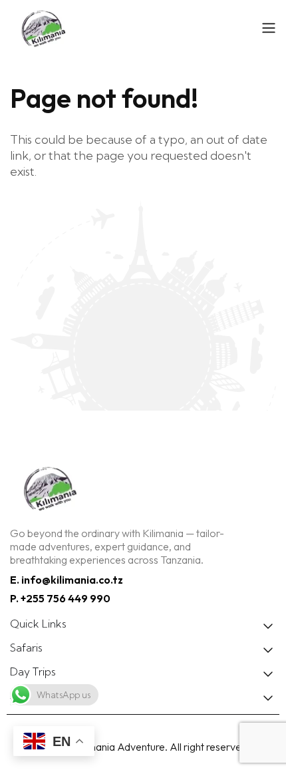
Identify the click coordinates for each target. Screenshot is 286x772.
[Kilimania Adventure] (129, 27)
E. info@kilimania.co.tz (66, 579)
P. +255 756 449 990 (60, 598)
